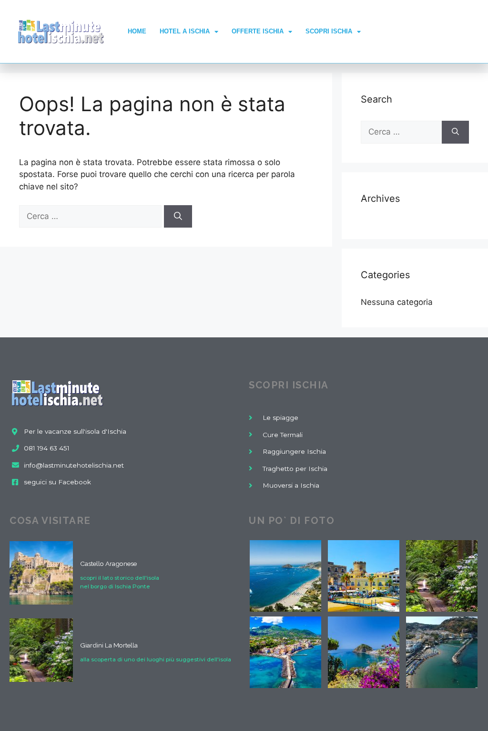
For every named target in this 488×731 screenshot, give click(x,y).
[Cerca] (178, 216)
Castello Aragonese (108, 563)
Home (137, 31)
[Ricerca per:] (91, 216)
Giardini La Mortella (109, 645)
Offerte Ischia (258, 31)
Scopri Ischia (328, 31)
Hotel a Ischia (185, 31)
